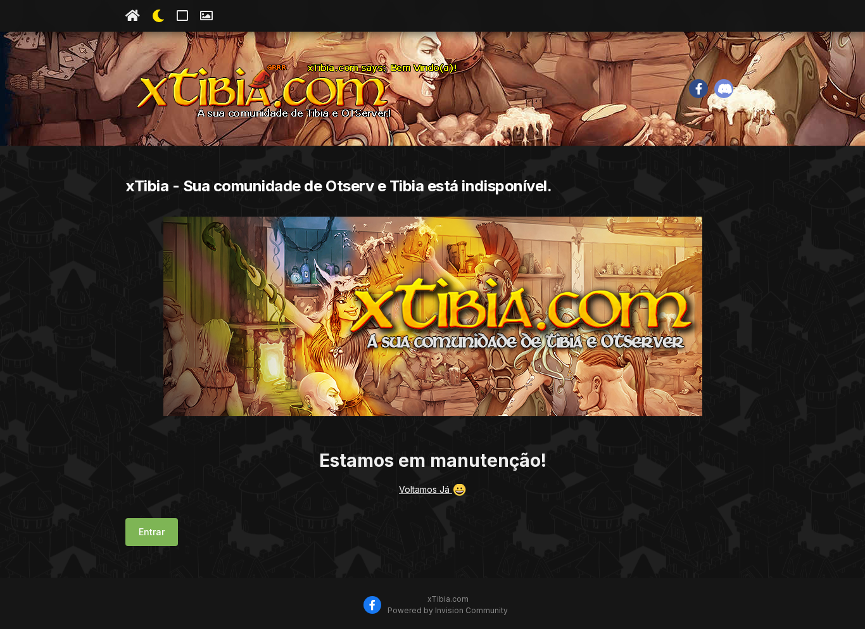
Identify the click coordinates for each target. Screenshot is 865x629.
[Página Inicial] (132, 15)
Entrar (152, 531)
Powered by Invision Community (448, 610)
